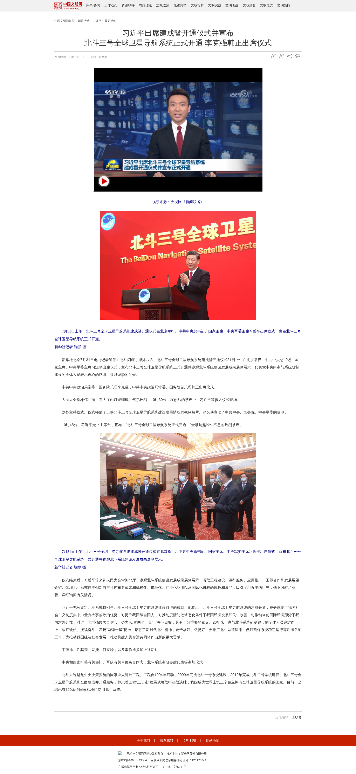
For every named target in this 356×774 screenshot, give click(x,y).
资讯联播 (128, 5)
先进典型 (180, 5)
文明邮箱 (189, 740)
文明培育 (197, 5)
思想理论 (145, 5)
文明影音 (249, 5)
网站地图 (212, 740)
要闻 (97, 5)
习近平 (97, 21)
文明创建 (232, 5)
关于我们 (143, 740)
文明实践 (214, 5)
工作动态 (110, 5)
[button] (104, 181)
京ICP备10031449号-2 (133, 760)
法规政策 (162, 5)
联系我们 (166, 740)
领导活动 (83, 21)
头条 (89, 5)
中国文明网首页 (64, 21)
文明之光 (266, 5)
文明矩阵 (283, 5)
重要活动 (110, 21)
